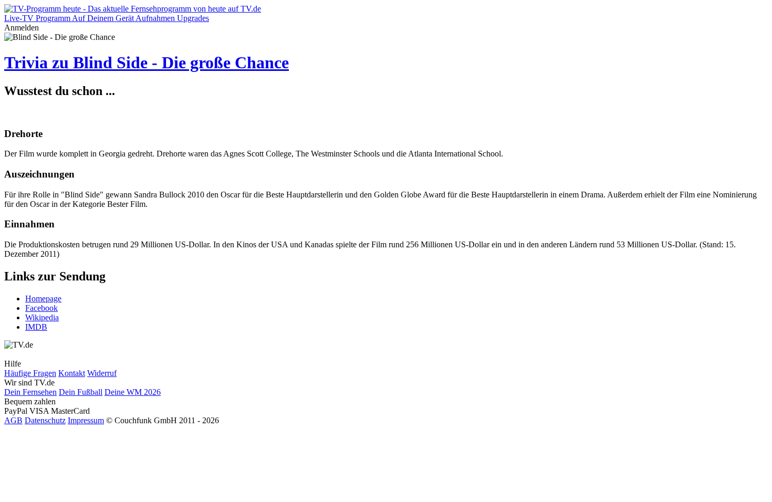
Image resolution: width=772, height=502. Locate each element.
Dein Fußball (80, 392)
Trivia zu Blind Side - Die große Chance (146, 62)
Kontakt (71, 373)
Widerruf (102, 373)
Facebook (41, 308)
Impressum (86, 420)
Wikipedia (42, 317)
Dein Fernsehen (30, 392)
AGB (13, 420)
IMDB (36, 326)
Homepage (43, 298)
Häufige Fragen (30, 373)
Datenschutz (45, 420)
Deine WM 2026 (133, 392)
